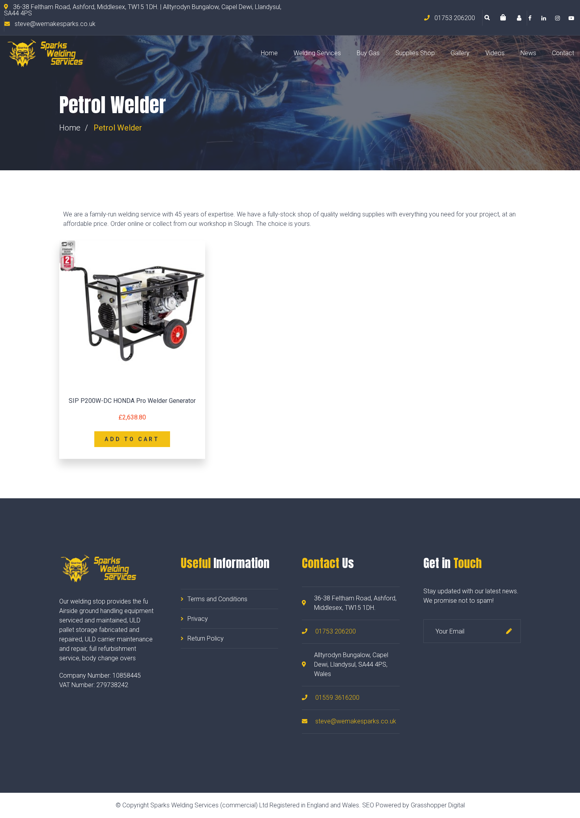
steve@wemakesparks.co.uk (355, 721)
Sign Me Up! (509, 631)
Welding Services (317, 53)
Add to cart (132, 439)
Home (269, 53)
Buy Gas (368, 53)
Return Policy (205, 638)
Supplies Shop (415, 53)
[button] (503, 18)
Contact (563, 53)
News (528, 53)
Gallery (460, 53)
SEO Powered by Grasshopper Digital (413, 805)
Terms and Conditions (217, 599)
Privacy (197, 618)
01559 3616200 (337, 697)
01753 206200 (335, 631)
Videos (495, 53)
